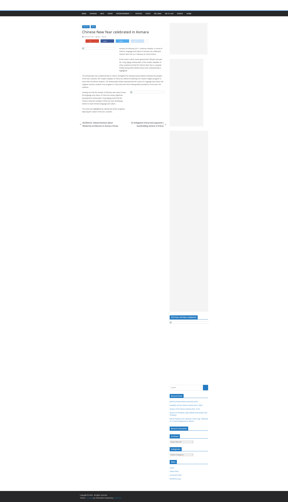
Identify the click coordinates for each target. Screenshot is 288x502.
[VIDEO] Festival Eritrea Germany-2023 (184, 401)
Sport (110, 13)
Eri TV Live (169, 13)
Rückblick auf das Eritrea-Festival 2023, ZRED (186, 405)
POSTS (148, 13)
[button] (130, 13)
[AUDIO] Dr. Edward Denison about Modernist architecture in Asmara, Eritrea (100, 124)
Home (189, 13)
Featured (86, 27)
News (84, 13)
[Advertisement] (188, 39)
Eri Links (157, 13)
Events (180, 13)
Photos (138, 13)
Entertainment (122, 13)
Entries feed (174, 471)
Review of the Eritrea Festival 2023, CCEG (185, 409)
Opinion (93, 13)
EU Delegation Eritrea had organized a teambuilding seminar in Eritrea (147, 124)
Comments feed (175, 475)
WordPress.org (175, 479)
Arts (102, 13)
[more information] (147, 41)
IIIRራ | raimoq (101, 37)
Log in (172, 468)
